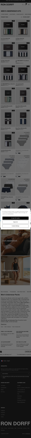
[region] (15, 219)
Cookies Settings (15, 225)
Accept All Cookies (15, 218)
